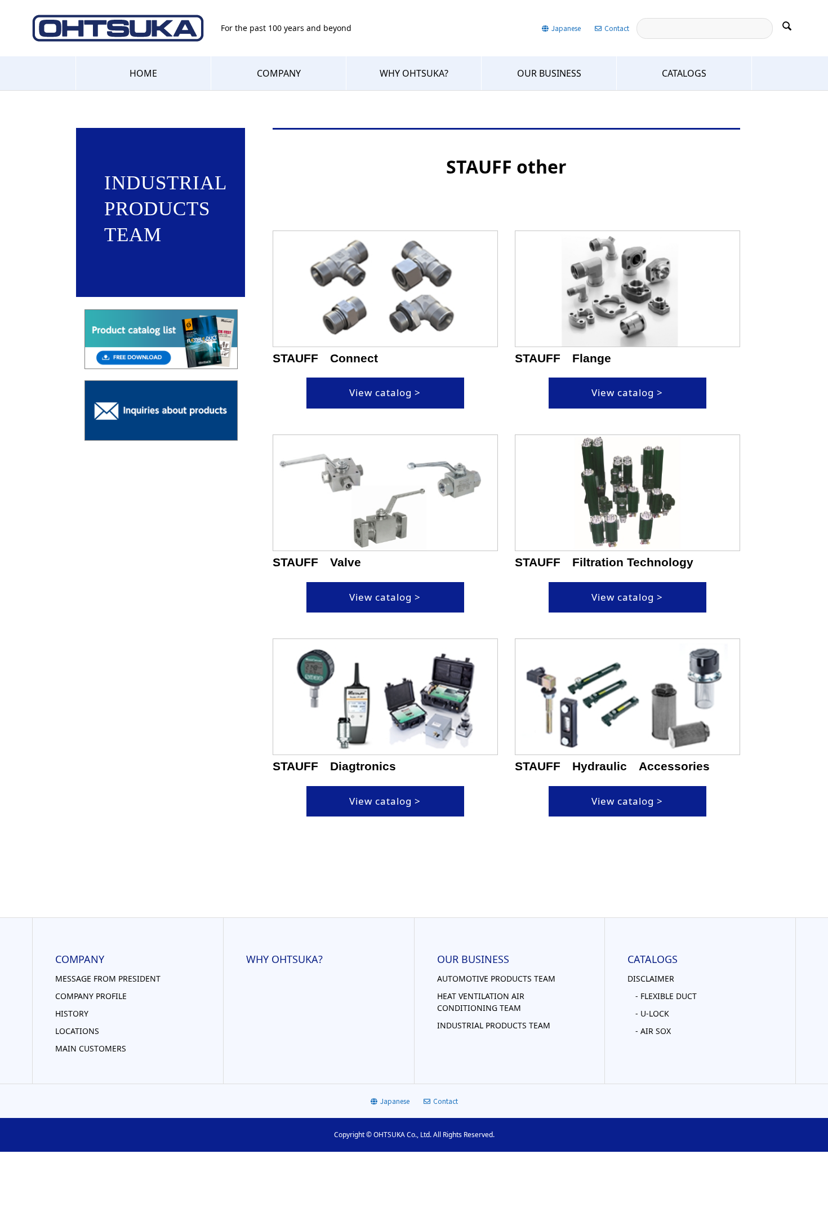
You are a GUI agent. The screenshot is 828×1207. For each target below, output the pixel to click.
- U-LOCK (648, 1013)
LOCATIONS (77, 1031)
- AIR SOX (649, 1031)
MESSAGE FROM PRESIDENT (108, 978)
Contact (616, 28)
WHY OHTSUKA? (414, 73)
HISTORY (71, 1013)
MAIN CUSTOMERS (90, 1048)
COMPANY (279, 73)
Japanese (566, 28)
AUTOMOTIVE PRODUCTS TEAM (496, 978)
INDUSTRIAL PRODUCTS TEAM (493, 1025)
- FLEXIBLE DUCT (662, 996)
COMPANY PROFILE (91, 996)
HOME (143, 73)
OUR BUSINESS (549, 73)
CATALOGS (684, 73)
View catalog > (385, 392)
